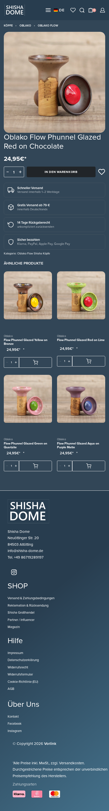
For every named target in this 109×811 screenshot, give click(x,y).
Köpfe (8, 25)
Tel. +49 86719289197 (26, 557)
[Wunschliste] (73, 10)
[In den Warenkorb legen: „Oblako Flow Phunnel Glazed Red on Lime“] (88, 361)
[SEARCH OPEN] (82, 10)
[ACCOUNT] (102, 10)
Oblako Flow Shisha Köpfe (33, 253)
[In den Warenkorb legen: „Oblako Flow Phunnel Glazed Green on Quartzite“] (35, 465)
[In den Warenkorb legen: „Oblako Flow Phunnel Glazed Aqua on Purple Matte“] (88, 465)
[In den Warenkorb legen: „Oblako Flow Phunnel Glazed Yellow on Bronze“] (35, 362)
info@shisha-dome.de (26, 550)
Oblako (25, 25)
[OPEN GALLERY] (54, 82)
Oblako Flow (48, 25)
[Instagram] (14, 572)
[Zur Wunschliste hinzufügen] (101, 171)
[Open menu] (48, 10)
